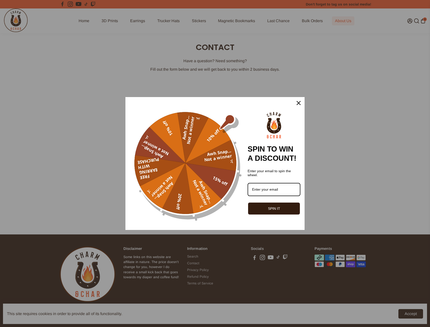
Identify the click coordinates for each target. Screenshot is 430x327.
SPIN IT (274, 209)
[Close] (299, 103)
